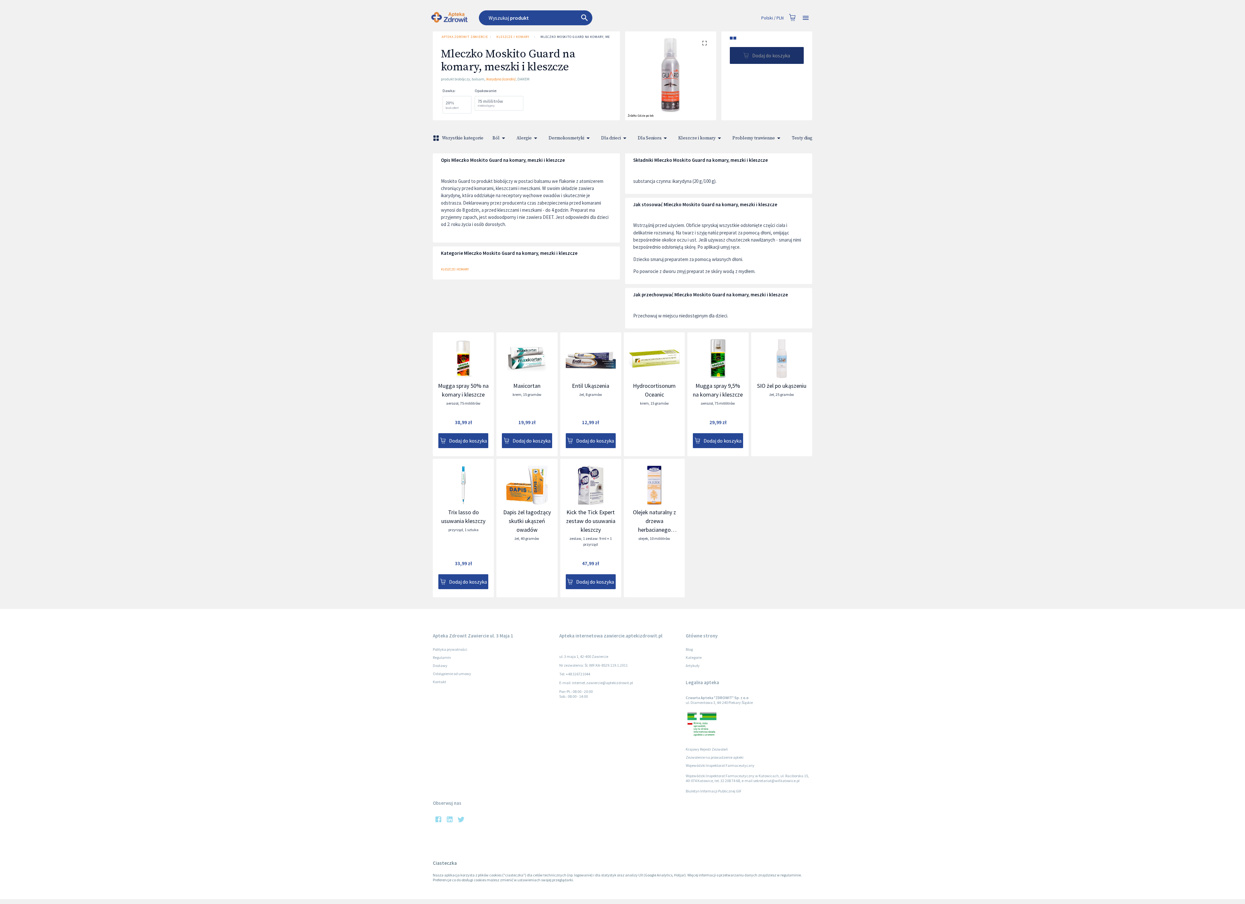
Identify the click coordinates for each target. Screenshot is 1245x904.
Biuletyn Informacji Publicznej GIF (713, 791)
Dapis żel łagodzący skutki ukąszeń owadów (527, 520)
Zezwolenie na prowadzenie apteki (714, 757)
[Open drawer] (805, 18)
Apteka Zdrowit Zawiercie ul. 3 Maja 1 (465, 37)
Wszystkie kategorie (462, 138)
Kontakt (439, 681)
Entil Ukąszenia (590, 385)
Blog (689, 649)
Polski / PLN (772, 18)
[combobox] (571, 17)
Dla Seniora (649, 138)
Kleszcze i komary (512, 37)
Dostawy (440, 665)
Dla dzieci (611, 138)
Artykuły (693, 665)
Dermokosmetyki (566, 138)
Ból (496, 138)
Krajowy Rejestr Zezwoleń (707, 749)
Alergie (524, 138)
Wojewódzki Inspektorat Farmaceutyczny (720, 765)
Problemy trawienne (753, 138)
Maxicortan (526, 385)
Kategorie (694, 657)
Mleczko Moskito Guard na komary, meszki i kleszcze (588, 37)
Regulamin (442, 657)
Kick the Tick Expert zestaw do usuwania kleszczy (590, 520)
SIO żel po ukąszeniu (781, 385)
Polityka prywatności (450, 649)
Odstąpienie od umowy (452, 673)
